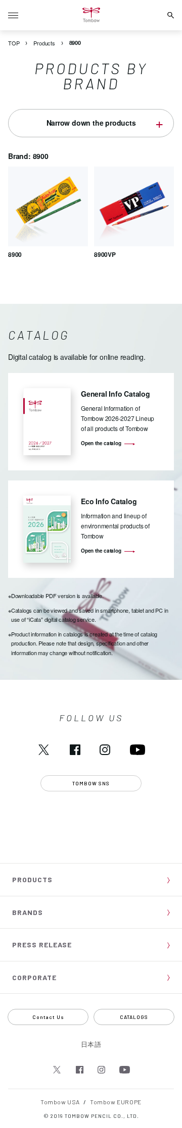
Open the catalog (101, 443)
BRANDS (27, 912)
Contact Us (48, 1017)
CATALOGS (134, 1017)
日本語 (91, 1044)
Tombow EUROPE (116, 1101)
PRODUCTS (32, 879)
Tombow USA (60, 1101)
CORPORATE (34, 977)
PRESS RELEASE (42, 944)
